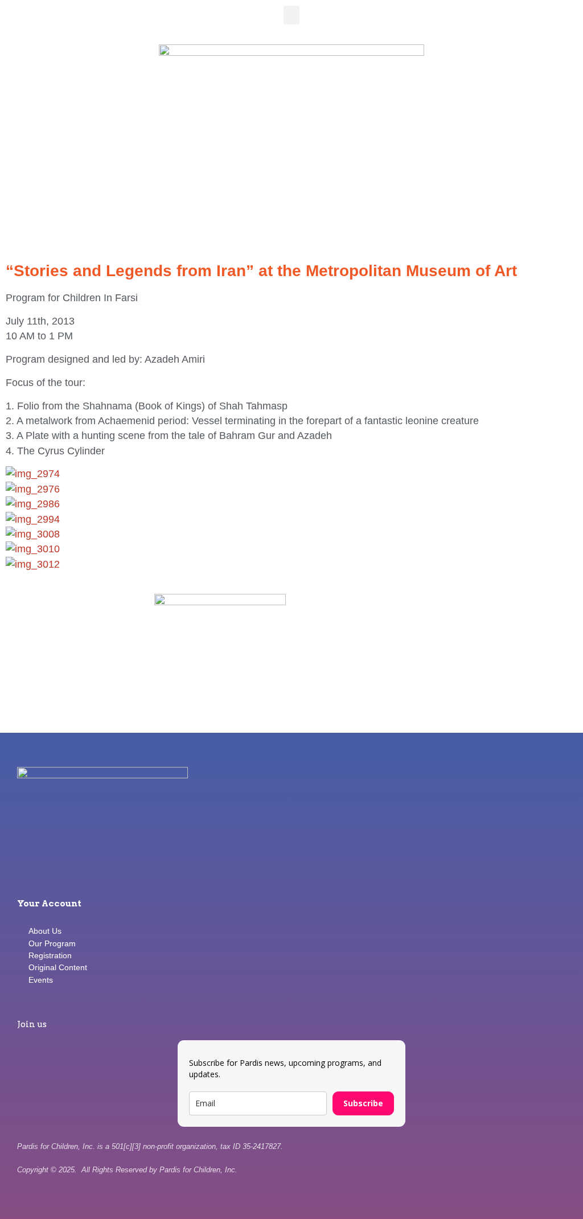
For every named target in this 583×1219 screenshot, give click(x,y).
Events (40, 979)
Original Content (57, 967)
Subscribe (363, 1103)
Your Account (49, 903)
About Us (44, 930)
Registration (50, 955)
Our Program (52, 943)
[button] (291, 15)
